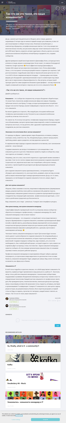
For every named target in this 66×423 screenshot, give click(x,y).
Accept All (45, 419)
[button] (2, 2)
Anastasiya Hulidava (14, 298)
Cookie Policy (19, 415)
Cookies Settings (16, 419)
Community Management (11, 21)
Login (62, 2)
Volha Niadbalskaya (14, 305)
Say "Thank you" (13, 301)
